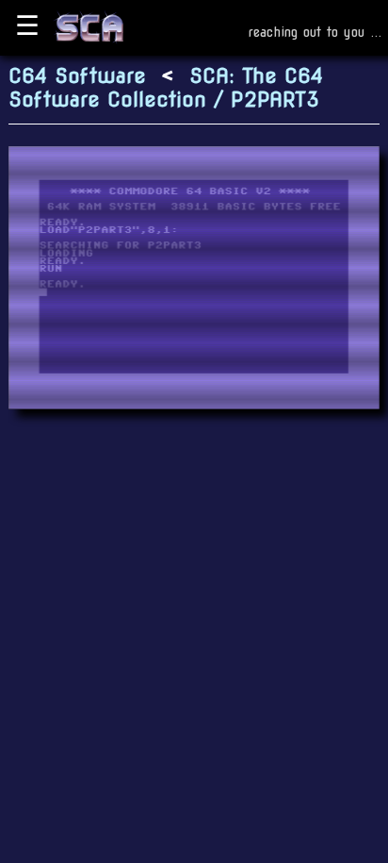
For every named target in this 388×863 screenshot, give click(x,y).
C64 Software (77, 76)
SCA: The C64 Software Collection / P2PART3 (165, 88)
